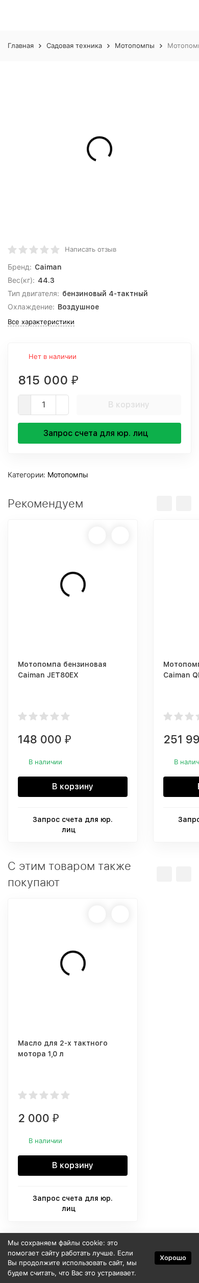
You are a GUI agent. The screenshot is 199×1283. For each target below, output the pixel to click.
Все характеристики (41, 322)
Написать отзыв (90, 249)
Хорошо (173, 1258)
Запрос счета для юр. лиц (95, 433)
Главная (21, 45)
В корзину (129, 404)
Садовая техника (74, 45)
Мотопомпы (135, 45)
